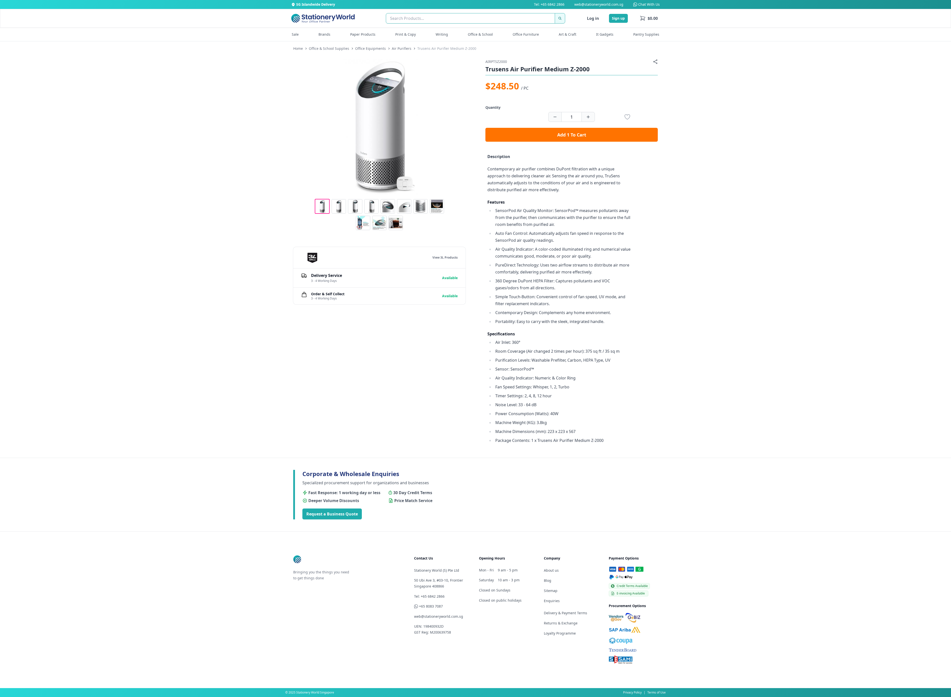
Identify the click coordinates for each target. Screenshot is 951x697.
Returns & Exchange (561, 623)
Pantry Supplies (646, 34)
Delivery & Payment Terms (565, 613)
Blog (547, 580)
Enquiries (552, 600)
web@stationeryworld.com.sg (598, 4)
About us (551, 570)
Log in (593, 18)
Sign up (618, 18)
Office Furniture (526, 34)
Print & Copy (405, 34)
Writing (442, 34)
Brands (324, 34)
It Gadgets (604, 34)
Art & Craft (567, 34)
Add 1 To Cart (571, 135)
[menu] (649, 18)
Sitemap (550, 590)
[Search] (560, 18)
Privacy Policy (632, 692)
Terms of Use (656, 692)
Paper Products (362, 34)
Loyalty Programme (560, 633)
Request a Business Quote (332, 514)
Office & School (480, 34)
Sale (295, 34)
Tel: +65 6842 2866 (549, 4)
